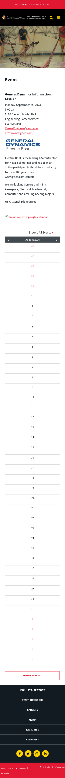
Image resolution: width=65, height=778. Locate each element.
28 (32, 265)
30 (32, 286)
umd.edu (5, 773)
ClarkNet (32, 739)
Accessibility (21, 768)
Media (32, 719)
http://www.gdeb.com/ (19, 133)
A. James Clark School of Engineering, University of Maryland (24, 12)
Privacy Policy (7, 768)
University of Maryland (32, 4)
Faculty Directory (32, 690)
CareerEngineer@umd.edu (21, 128)
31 (32, 296)
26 (32, 245)
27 (32, 255)
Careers (32, 709)
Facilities (32, 729)
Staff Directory (32, 700)
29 (32, 275)
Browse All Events (40, 232)
